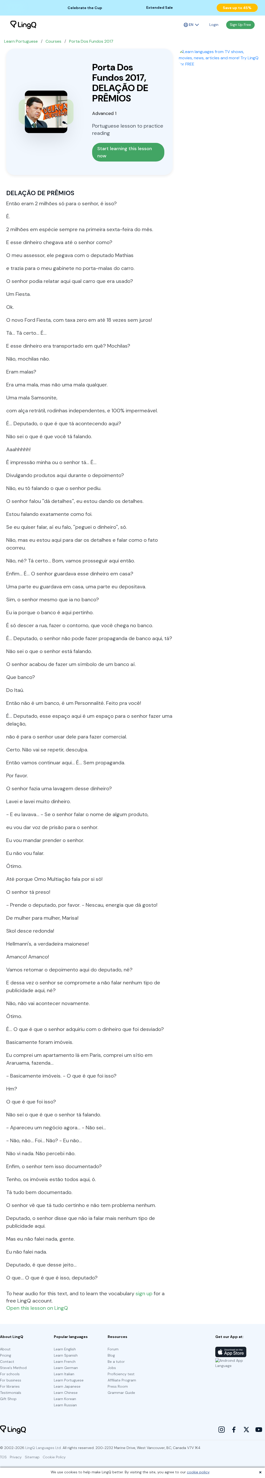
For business (10, 1380)
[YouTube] (259, 1429)
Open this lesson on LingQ (37, 1308)
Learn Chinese (66, 1392)
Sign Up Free (240, 24)
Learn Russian (65, 1405)
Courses (53, 41)
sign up (144, 1293)
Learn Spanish (66, 1355)
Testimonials (10, 1392)
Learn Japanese (67, 1386)
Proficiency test (121, 1374)
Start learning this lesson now (125, 152)
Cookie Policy (54, 1457)
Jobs (112, 1367)
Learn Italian (64, 1374)
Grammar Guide (121, 1392)
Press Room (118, 1386)
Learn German (66, 1367)
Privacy (16, 1457)
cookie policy (198, 1472)
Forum (113, 1349)
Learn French (65, 1361)
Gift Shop (8, 1398)
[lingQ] (23, 25)
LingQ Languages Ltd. (43, 1447)
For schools (10, 1374)
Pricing (5, 1355)
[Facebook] (234, 1429)
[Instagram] (221, 1429)
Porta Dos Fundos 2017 (91, 41)
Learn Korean (65, 1398)
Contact (7, 1361)
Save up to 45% (237, 7)
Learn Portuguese (21, 41)
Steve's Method (13, 1367)
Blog (111, 1355)
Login (213, 24)
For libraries (10, 1386)
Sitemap (32, 1457)
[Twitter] (246, 1429)
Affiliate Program (122, 1380)
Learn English (65, 1349)
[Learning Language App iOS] (230, 1352)
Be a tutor (116, 1361)
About (5, 1349)
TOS (3, 1457)
